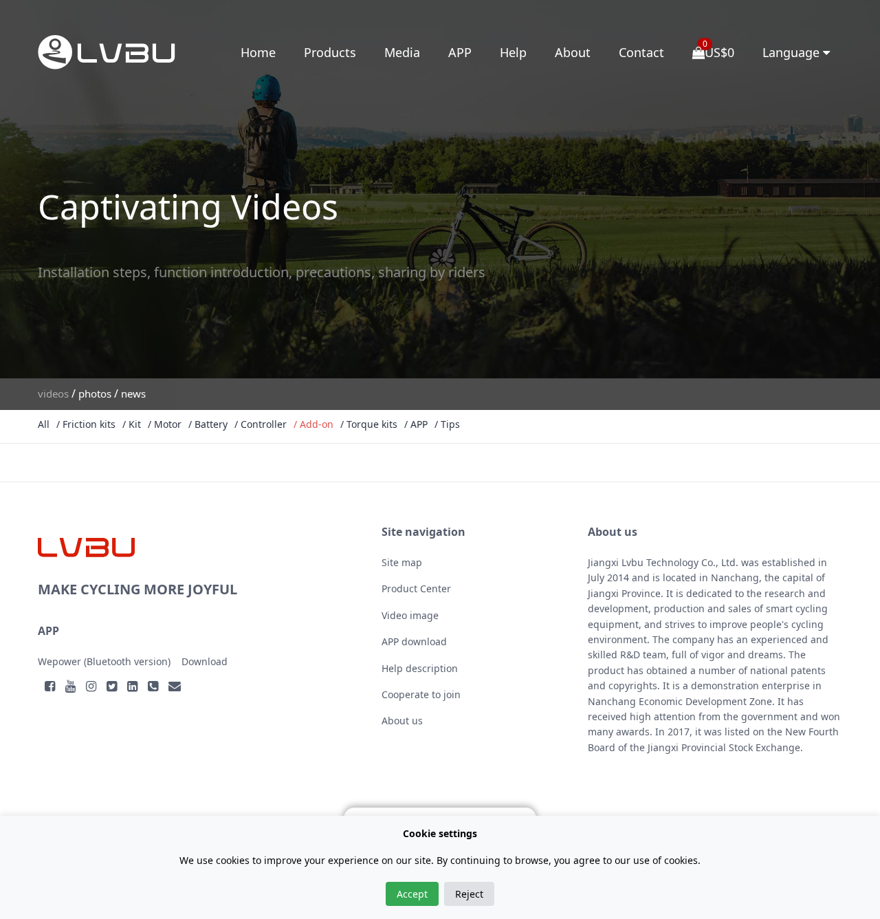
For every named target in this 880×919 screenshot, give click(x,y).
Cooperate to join (421, 694)
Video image (410, 615)
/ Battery (208, 424)
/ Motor (165, 424)
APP (460, 52)
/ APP (416, 424)
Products (330, 52)
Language (792, 52)
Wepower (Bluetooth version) (104, 661)
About (573, 52)
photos (94, 393)
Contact (641, 52)
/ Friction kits (86, 424)
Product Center (416, 588)
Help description (420, 668)
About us (402, 720)
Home (258, 52)
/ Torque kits (368, 424)
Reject (469, 893)
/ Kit (131, 424)
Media (402, 52)
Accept (412, 893)
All (44, 424)
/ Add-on (313, 424)
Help (513, 52)
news (133, 393)
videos (53, 393)
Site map (402, 562)
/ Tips (447, 424)
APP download (414, 641)
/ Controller (260, 424)
